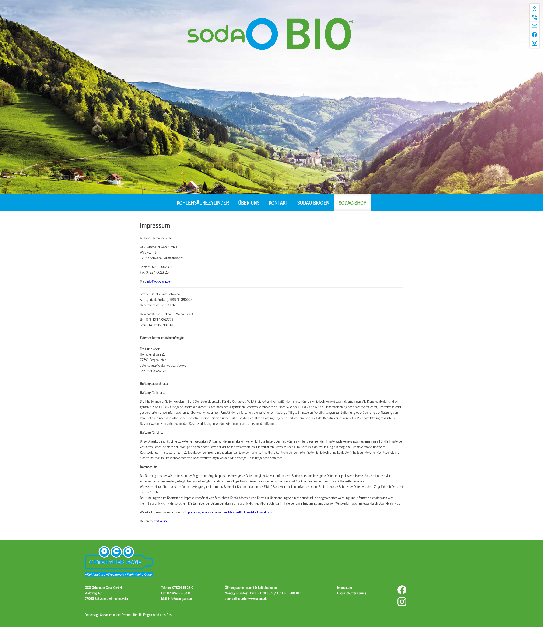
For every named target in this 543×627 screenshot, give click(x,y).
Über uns (248, 202)
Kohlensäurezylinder (203, 202)
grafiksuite (160, 521)
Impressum (344, 587)
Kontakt (278, 202)
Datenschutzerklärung (351, 593)
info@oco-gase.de (158, 281)
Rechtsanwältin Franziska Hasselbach (247, 512)
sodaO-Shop (352, 202)
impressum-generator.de (201, 512)
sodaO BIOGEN (313, 202)
